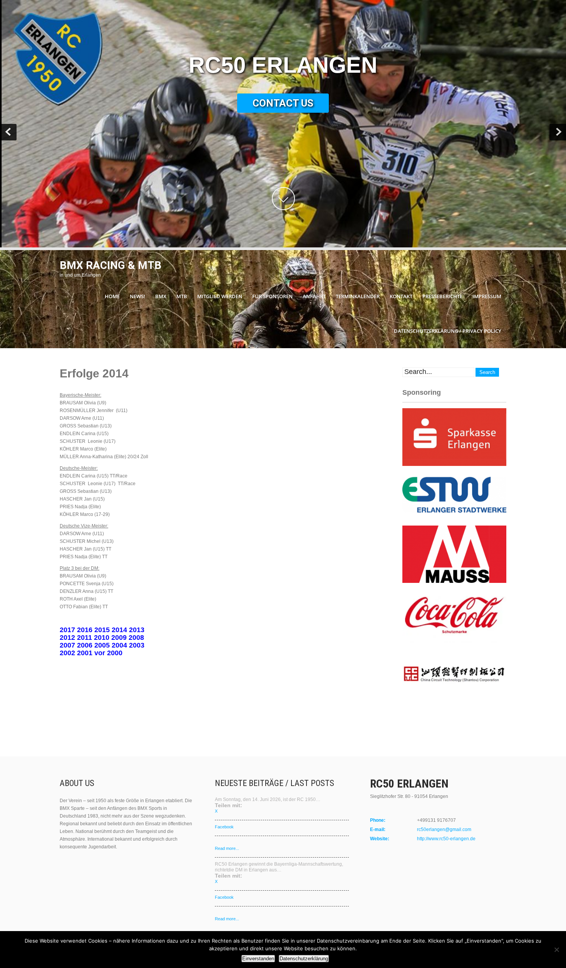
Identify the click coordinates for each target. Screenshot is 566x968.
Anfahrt (314, 296)
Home (112, 296)
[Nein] (556, 949)
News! (137, 296)
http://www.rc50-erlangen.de (446, 838)
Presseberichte (442, 296)
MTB (181, 296)
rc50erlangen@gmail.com (444, 829)
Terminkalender (358, 296)
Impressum (486, 296)
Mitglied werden (219, 296)
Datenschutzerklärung (304, 958)
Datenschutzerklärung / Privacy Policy (447, 330)
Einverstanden (258, 958)
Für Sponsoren (272, 296)
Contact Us (283, 103)
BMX (160, 296)
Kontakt (401, 296)
